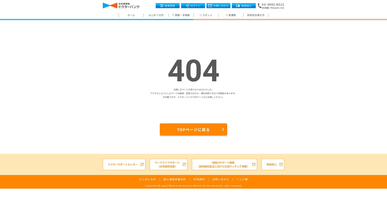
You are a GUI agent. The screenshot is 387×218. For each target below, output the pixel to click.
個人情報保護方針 (174, 179)
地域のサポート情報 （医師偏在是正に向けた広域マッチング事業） (223, 164)
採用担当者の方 (256, 15)
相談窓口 (271, 164)
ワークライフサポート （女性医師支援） (167, 164)
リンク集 (242, 179)
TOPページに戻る (193, 129)
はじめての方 (156, 15)
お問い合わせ (220, 179)
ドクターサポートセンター (123, 164)
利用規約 (199, 179)
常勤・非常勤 (182, 15)
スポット (207, 15)
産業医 (232, 15)
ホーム (131, 15)
